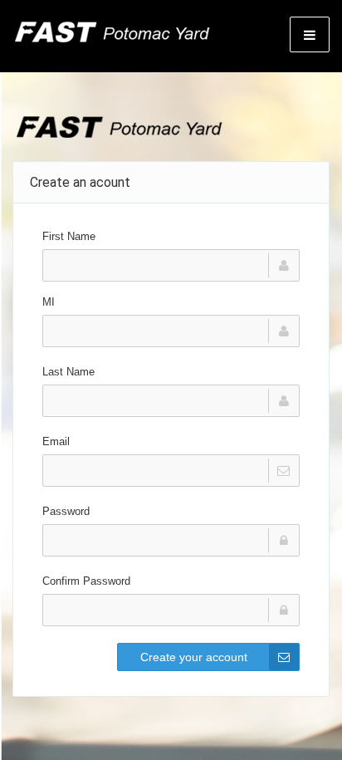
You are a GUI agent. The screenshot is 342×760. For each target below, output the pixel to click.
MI (48, 302)
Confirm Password (86, 581)
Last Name (68, 371)
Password (66, 511)
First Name (68, 236)
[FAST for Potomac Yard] (111, 33)
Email (56, 441)
